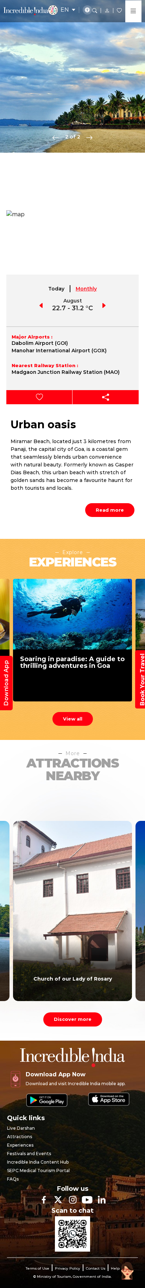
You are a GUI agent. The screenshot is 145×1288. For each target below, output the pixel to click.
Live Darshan (21, 1128)
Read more (110, 510)
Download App (6, 683)
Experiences (20, 1145)
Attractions (19, 1136)
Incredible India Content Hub (38, 1162)
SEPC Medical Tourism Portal (38, 1170)
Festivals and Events (29, 1153)
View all (72, 719)
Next (89, 137)
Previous (56, 137)
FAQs (13, 1179)
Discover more (73, 1019)
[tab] (56, 288)
